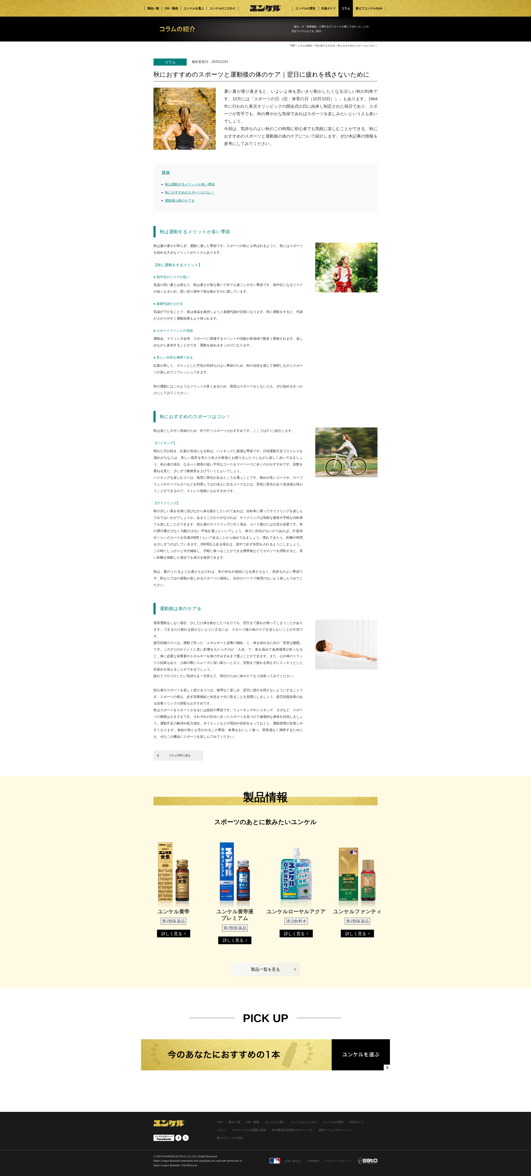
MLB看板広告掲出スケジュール (292, 1130)
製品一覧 (234, 1122)
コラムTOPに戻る (173, 755)
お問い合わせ (293, 1161)
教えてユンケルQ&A (230, 1137)
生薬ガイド (356, 1122)
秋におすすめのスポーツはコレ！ (190, 192)
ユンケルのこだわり (304, 1122)
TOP (292, 45)
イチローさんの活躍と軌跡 (248, 1130)
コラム (221, 1130)
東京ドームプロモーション (336, 1130)
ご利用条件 (312, 1161)
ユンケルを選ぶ (275, 1122)
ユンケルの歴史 (333, 1122)
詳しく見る (171, 933)
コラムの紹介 (305, 45)
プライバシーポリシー (338, 1161)
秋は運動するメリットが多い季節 (190, 184)
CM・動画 (252, 1122)
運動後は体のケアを (180, 200)
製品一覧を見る (265, 969)
